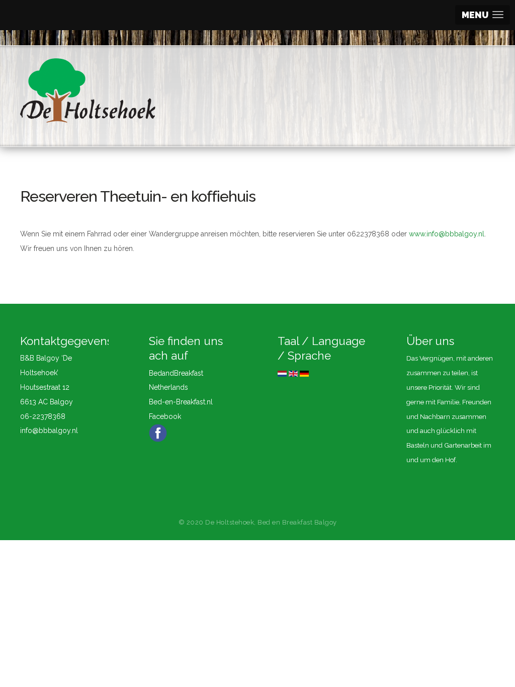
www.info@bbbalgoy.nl (446, 234)
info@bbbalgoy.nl (49, 430)
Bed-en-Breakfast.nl (181, 402)
